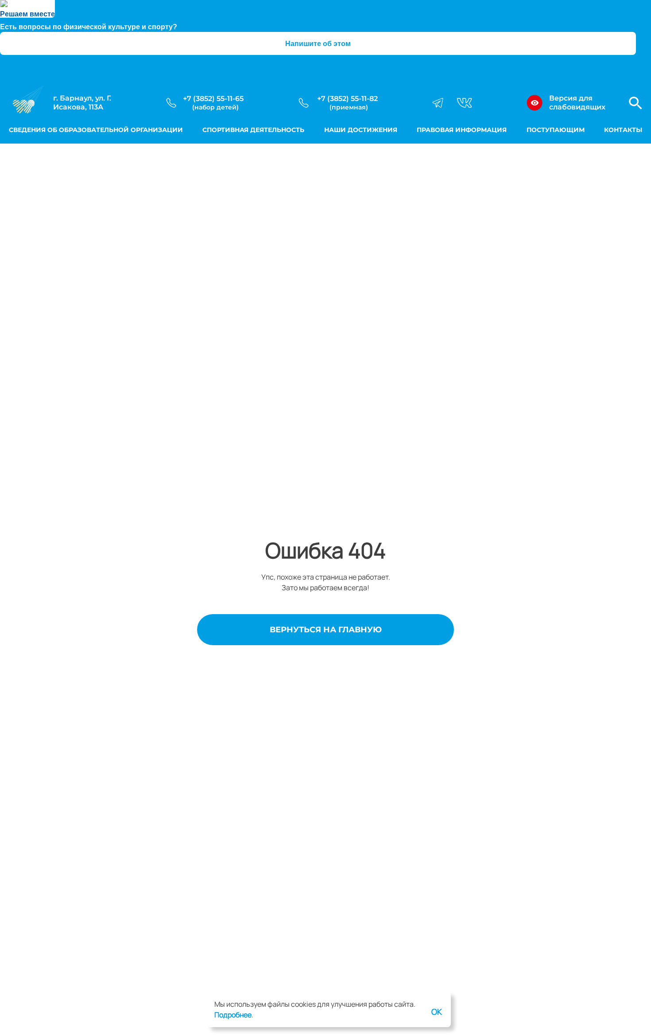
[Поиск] (635, 103)
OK (436, 1011)
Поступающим (556, 130)
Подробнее (233, 1015)
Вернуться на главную (326, 630)
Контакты (623, 130)
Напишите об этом (318, 43)
